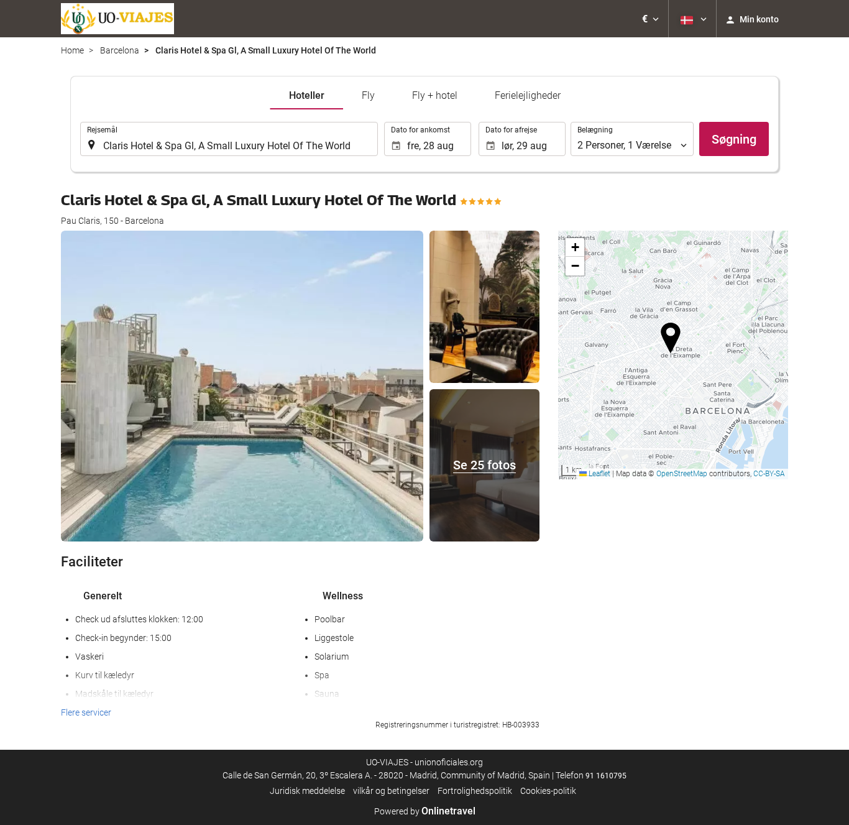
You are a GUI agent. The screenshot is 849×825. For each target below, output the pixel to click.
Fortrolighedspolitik (475, 791)
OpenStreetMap (681, 473)
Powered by (424, 811)
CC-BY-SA (769, 473)
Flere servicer (86, 712)
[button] (650, 18)
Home (72, 50)
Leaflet (598, 473)
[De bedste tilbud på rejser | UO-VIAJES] (117, 18)
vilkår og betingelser (391, 791)
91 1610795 (605, 776)
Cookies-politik (548, 791)
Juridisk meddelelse (307, 791)
